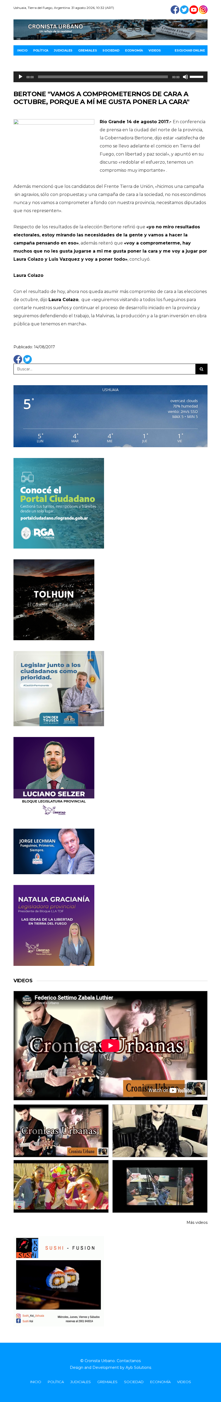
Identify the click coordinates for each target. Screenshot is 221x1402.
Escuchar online (190, 50)
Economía (134, 50)
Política (40, 50)
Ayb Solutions (138, 1367)
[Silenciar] (185, 77)
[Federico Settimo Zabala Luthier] (61, 1130)
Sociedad (110, 50)
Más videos (197, 1222)
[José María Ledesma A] (160, 1186)
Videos (155, 50)
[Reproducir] (20, 77)
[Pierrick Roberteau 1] (160, 1130)
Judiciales (63, 50)
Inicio (22, 50)
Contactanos (129, 1360)
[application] (110, 76)
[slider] (197, 76)
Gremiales (87, 50)
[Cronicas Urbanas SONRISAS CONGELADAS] (61, 1186)
